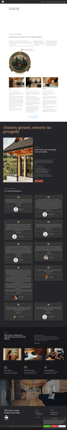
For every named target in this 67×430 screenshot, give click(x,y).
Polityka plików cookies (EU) (39, 426)
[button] (65, 418)
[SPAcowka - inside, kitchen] (33, 87)
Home (10, 426)
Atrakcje (21, 426)
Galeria (25, 426)
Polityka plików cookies (54, 428)
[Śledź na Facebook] (37, 417)
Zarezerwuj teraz (33, 116)
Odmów (54, 426)
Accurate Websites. (25, 428)
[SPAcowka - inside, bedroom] (50, 87)
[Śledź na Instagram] (39, 417)
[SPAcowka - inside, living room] (16, 87)
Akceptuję (47, 426)
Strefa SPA (17, 426)
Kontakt (32, 426)
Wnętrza (13, 426)
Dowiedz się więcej (38, 181)
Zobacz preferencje (62, 426)
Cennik (29, 426)
